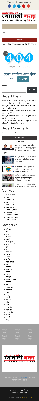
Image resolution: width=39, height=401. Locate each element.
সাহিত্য (8, 315)
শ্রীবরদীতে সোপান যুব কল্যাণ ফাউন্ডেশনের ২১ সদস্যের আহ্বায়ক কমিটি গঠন (24, 169)
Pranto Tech (27, 397)
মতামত (8, 284)
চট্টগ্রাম (8, 254)
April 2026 (10, 205)
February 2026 (11, 210)
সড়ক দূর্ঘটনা (10, 309)
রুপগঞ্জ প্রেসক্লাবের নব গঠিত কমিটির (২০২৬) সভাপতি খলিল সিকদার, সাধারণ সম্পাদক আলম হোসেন (19, 101)
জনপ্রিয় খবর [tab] (19, 141)
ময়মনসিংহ (9, 287)
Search (4, 85)
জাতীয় (8, 259)
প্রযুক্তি (8, 272)
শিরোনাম (9, 307)
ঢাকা (7, 264)
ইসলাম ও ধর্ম (10, 244)
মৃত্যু (7, 292)
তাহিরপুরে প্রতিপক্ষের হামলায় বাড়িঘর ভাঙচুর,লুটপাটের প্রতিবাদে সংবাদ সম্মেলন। (25, 178)
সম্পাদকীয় (9, 312)
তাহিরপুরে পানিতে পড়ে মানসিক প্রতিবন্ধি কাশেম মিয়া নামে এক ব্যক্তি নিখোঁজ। (26, 159)
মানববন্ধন (9, 289)
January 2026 (11, 212)
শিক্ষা (7, 304)
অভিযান (8, 237)
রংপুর (7, 294)
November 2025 (12, 217)
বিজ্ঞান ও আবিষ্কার (12, 279)
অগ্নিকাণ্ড (8, 229)
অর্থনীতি (8, 239)
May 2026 (10, 202)
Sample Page (5, 331)
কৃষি (7, 247)
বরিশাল (8, 277)
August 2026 (11, 195)
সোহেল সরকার (22, 377)
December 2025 (12, 215)
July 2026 (9, 197)
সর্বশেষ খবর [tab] (19, 137)
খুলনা (7, 249)
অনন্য (7, 232)
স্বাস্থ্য (7, 320)
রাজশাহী (8, 299)
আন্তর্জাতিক (9, 242)
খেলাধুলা (8, 252)
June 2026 (10, 200)
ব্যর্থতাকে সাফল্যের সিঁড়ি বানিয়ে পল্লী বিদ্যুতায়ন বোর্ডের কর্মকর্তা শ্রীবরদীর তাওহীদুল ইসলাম (19, 122)
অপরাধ (8, 234)
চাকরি (8, 257)
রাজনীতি (8, 297)
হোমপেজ (23, 79)
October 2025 (11, 220)
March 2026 (10, 207)
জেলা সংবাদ (10, 262)
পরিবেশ (8, 267)
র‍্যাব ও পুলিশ (10, 302)
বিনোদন (8, 282)
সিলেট (8, 317)
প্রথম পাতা (9, 269)
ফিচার (8, 274)
